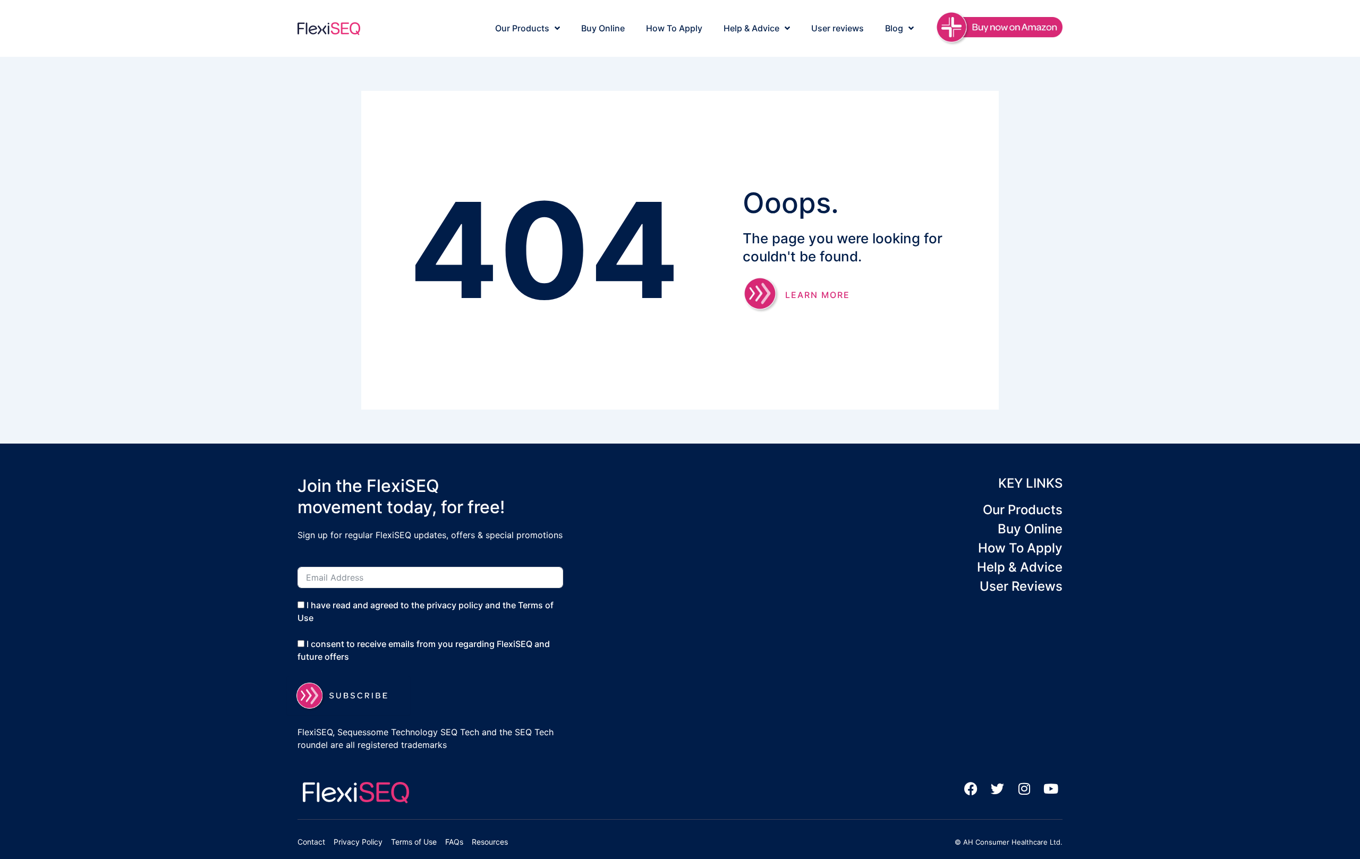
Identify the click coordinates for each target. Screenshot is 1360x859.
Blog (894, 28)
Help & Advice (751, 28)
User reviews (837, 28)
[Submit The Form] (348, 695)
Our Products (522, 28)
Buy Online (603, 28)
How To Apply (674, 28)
